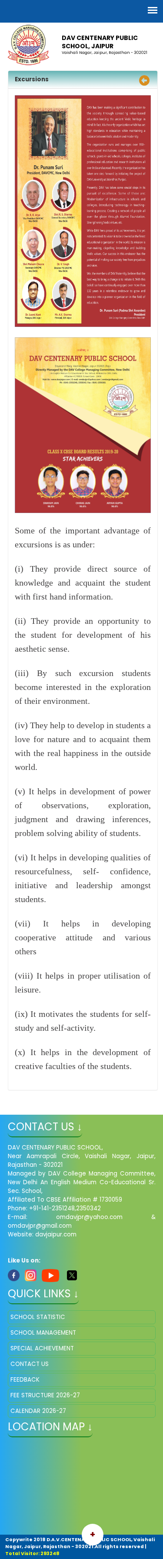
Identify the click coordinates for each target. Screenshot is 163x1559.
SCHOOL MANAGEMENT (43, 1333)
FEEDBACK (25, 1380)
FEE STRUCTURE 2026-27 (45, 1395)
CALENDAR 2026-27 (38, 1411)
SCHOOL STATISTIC (37, 1317)
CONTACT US (29, 1364)
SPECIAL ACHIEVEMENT (42, 1348)
